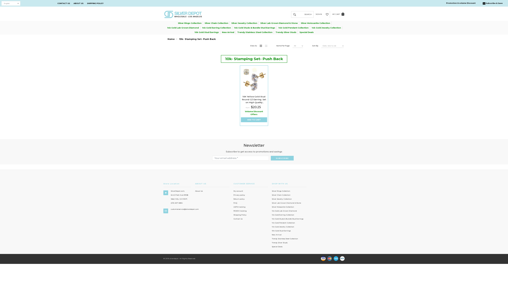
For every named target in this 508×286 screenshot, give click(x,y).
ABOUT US (78, 3)
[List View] (267, 46)
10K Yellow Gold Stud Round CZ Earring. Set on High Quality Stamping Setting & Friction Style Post (254, 99)
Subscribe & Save (494, 3)
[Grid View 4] (262, 46)
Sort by (315, 46)
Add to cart (254, 120)
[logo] (183, 14)
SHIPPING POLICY (95, 3)
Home (171, 39)
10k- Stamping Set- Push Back (197, 39)
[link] (254, 80)
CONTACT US (63, 3)
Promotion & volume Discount (461, 3)
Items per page (283, 46)
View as (253, 46)
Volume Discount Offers (254, 113)
